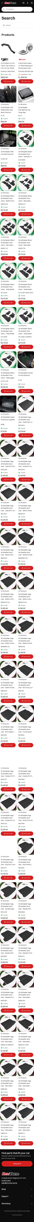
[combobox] (14, 9)
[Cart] (32, 3)
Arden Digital (26, 1211)
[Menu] (2, 3)
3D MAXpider (5, 104)
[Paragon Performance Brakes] (22, 59)
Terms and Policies (17, 1215)
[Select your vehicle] (23, 3)
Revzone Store (12, 1211)
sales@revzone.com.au (9, 1183)
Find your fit (17, 1164)
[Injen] (5, 59)
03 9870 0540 (6, 1180)
